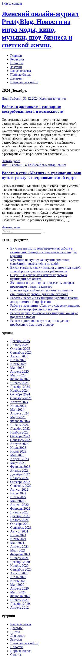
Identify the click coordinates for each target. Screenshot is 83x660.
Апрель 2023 (19, 459)
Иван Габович (12, 98)
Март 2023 (18, 463)
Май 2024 (17, 409)
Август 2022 (19, 489)
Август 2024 (19, 402)
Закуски (16, 67)
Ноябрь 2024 (19, 390)
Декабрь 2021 (20, 516)
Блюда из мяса (20, 71)
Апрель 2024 (19, 413)
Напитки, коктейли (24, 82)
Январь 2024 (19, 425)
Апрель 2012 (19, 607)
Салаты (15, 654)
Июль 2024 (18, 406)
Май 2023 (17, 455)
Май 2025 (17, 367)
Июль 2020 (18, 577)
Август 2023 (19, 444)
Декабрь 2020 (20, 562)
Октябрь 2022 (20, 482)
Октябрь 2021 (20, 524)
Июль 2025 (18, 360)
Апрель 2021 (19, 546)
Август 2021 (19, 531)
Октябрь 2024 (20, 394)
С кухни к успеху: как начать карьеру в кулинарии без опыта (38, 277)
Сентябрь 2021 (20, 527)
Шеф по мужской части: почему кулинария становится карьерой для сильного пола (41, 292)
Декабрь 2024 (20, 386)
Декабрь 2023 (20, 428)
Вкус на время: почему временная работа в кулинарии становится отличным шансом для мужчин (43, 252)
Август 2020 (19, 573)
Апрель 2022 (19, 504)
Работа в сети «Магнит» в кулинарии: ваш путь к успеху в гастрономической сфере (41, 175)
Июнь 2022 (18, 497)
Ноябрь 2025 (19, 345)
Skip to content (12, 3)
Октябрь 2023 (20, 436)
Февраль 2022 (20, 508)
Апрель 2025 (19, 371)
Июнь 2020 (18, 581)
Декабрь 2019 (20, 603)
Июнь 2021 (18, 539)
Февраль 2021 (20, 554)
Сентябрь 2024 (20, 398)
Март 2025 (18, 375)
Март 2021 (18, 550)
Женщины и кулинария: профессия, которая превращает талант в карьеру (42, 284)
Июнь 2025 (18, 364)
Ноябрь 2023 (19, 432)
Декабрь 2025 (20, 341)
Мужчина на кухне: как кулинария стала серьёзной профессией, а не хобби (39, 261)
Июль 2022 (18, 493)
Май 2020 (17, 584)
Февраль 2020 (20, 596)
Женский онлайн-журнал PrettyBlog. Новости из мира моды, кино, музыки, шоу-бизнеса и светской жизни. (40, 29)
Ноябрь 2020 (19, 565)
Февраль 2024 (20, 421)
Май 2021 (17, 543)
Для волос (17, 635)
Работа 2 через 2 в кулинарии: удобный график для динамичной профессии (44, 299)
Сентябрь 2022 (20, 485)
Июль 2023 (18, 447)
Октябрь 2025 (20, 348)
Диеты (15, 632)
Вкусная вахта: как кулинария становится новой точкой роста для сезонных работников (45, 269)
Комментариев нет (52, 98)
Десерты (16, 78)
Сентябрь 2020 (20, 569)
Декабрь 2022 (20, 474)
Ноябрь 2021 (19, 520)
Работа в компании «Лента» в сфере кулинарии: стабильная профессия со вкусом (45, 307)
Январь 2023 (19, 470)
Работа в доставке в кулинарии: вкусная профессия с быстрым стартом (39, 322)
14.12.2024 (31, 165)
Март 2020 (18, 592)
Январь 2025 (19, 383)
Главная (16, 55)
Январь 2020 (19, 600)
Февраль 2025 (20, 379)
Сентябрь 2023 (20, 440)
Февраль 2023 (20, 466)
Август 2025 (19, 356)
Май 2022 (17, 501)
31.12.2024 (31, 98)
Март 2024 (18, 417)
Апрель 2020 (19, 588)
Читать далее (11, 161)
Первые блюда (20, 74)
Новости (16, 63)
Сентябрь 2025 (20, 352)
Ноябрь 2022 (19, 478)
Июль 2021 (18, 535)
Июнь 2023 (18, 451)
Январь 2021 (19, 558)
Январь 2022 (19, 512)
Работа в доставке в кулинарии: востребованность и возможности (32, 109)
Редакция (17, 59)
